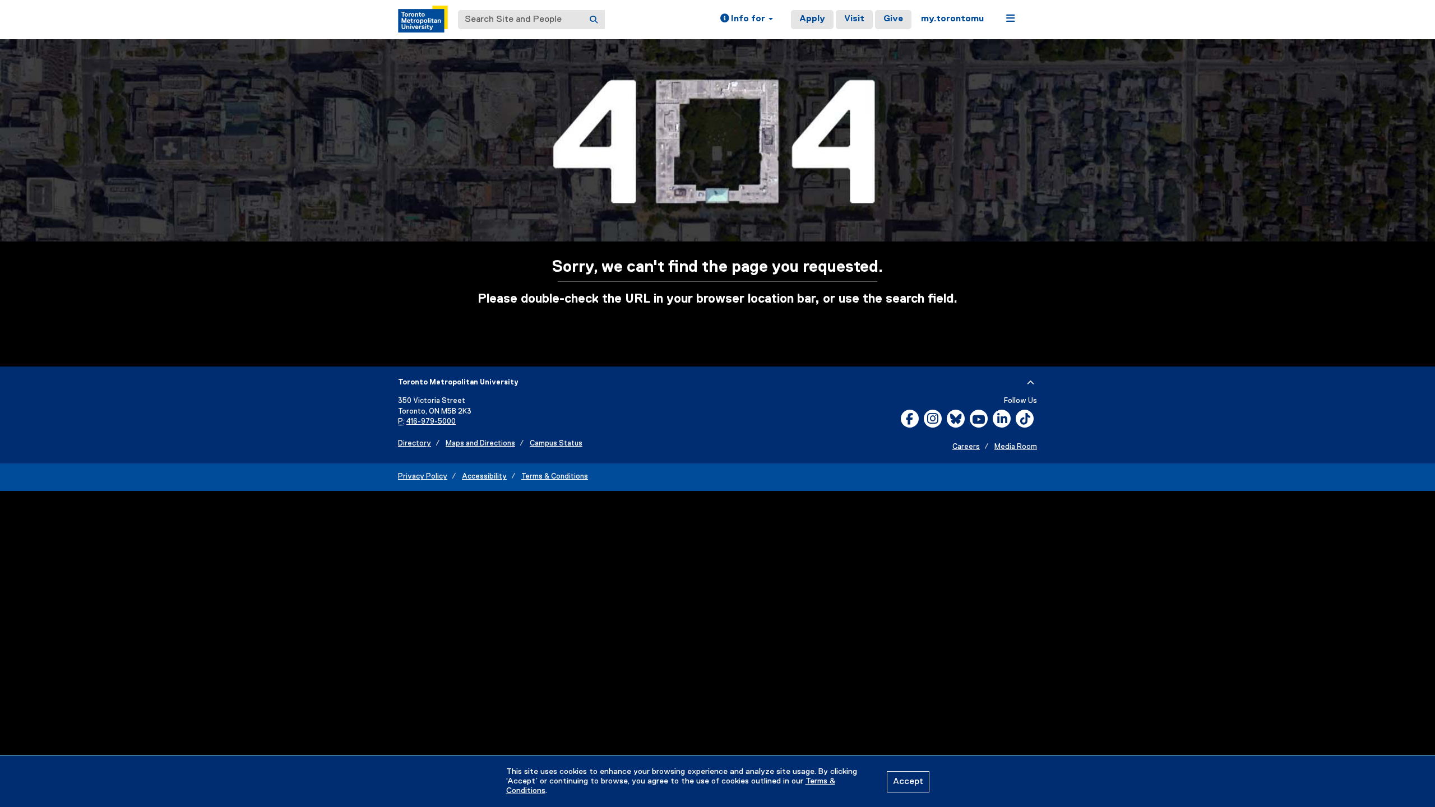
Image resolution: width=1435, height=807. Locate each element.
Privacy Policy (422, 476)
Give (893, 19)
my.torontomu (952, 19)
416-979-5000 (431, 421)
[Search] (593, 19)
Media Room (1015, 447)
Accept (908, 781)
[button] (746, 19)
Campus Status (556, 443)
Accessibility (484, 476)
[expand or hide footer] (1030, 382)
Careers (966, 447)
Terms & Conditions (554, 476)
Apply (812, 19)
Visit (854, 19)
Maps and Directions (480, 443)
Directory (414, 443)
